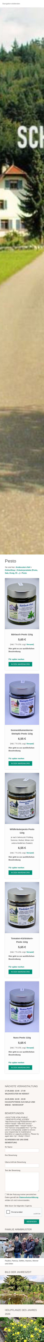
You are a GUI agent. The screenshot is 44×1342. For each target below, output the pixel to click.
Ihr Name (8, 1147)
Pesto (24, 573)
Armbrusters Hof (23, 567)
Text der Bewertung (12, 1170)
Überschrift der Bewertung (15, 1162)
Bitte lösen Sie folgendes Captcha (18, 1206)
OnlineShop (10, 570)
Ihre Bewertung (11, 1155)
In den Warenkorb (20, 664)
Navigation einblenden (11, 4)
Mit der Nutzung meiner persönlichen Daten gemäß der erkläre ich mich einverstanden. (21, 1197)
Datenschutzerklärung (28, 1197)
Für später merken (16, 659)
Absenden (32, 1222)
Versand (29, 644)
